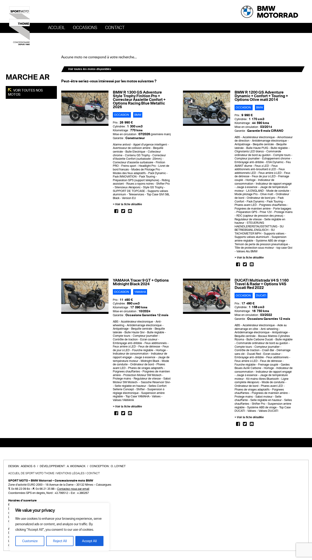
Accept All (89, 541)
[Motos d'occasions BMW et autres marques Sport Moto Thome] (19, 25)
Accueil (56, 28)
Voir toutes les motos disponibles (89, 69)
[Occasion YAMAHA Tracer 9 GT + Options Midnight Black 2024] (84, 296)
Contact (115, 28)
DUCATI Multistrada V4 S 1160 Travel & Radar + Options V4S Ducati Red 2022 (262, 284)
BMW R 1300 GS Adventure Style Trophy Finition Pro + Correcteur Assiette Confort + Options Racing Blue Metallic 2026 (139, 99)
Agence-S (28, 466)
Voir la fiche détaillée (128, 204)
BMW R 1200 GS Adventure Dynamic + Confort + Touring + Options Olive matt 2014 (261, 96)
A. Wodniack (76, 466)
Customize (30, 541)
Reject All (60, 541)
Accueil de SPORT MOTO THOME (31, 473)
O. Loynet (118, 466)
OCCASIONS (85, 28)
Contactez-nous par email (73, 488)
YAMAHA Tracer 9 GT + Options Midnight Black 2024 (141, 282)
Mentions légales (70, 473)
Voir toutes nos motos (25, 92)
